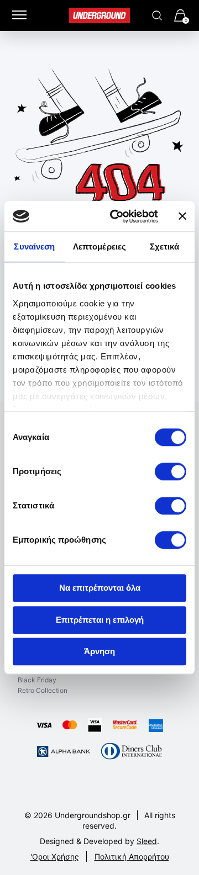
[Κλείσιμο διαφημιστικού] (182, 216)
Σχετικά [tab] (165, 246)
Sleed (147, 841)
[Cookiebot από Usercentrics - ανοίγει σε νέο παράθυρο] (116, 216)
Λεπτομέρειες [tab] (99, 246)
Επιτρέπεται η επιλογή (100, 619)
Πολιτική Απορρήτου (132, 856)
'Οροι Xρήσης (54, 856)
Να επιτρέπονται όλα (99, 587)
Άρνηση (99, 651)
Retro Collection (42, 690)
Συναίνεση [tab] (34, 246)
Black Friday (37, 680)
